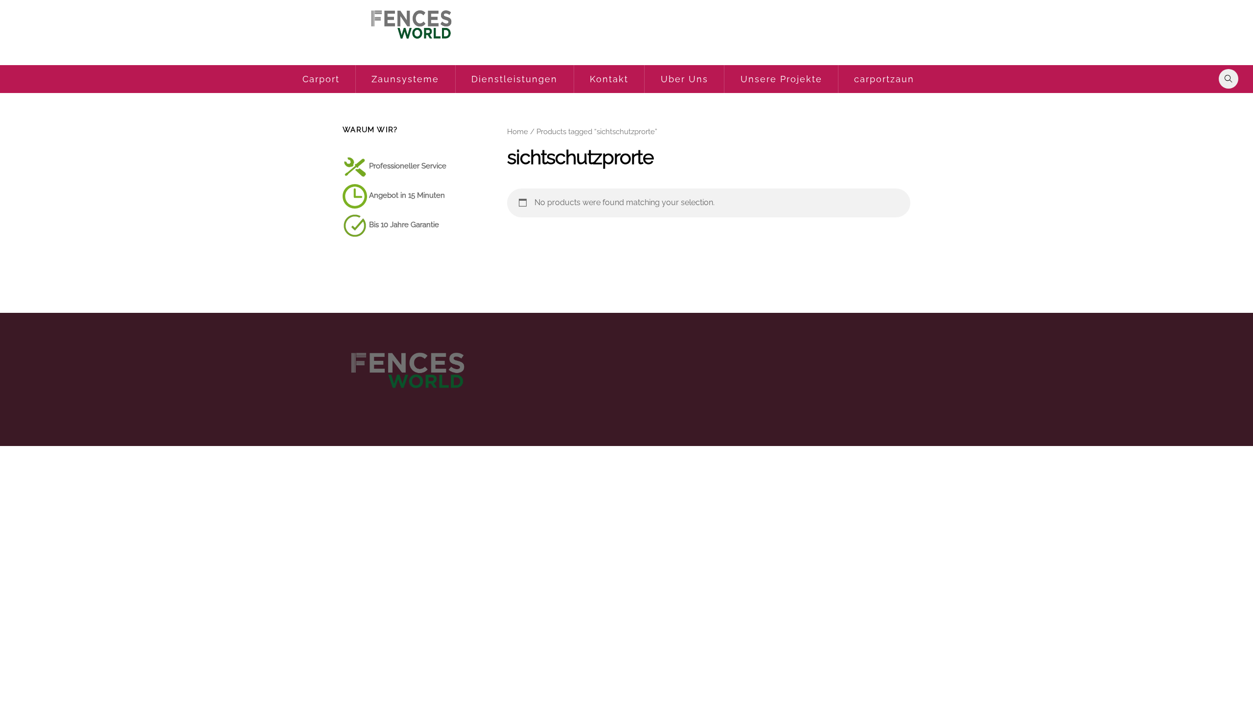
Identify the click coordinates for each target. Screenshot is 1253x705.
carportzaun (884, 79)
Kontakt (609, 79)
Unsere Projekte (781, 79)
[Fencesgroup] (410, 44)
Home (517, 131)
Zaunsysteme (405, 79)
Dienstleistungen (514, 79)
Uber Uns (684, 79)
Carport (321, 79)
